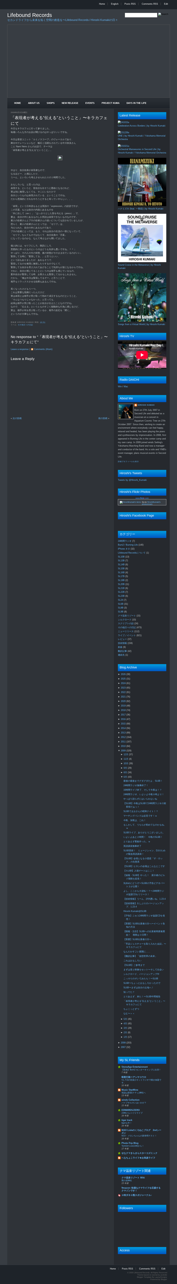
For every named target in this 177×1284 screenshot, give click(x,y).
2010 (123, 746)
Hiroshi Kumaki (146, 405)
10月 (126, 763)
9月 (126, 768)
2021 (123, 696)
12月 (126, 754)
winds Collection (130, 1100)
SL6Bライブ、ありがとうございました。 (144, 832)
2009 (123, 750)
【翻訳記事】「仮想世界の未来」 (140, 956)
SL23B (121, 596)
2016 (123, 719)
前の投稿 (102, 418)
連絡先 (121, 655)
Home (102, 4)
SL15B (121, 568)
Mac (126, 386)
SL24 (121, 600)
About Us (34, 103)
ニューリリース (126, 631)
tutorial (154, 1275)
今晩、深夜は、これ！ (134, 820)
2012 (123, 737)
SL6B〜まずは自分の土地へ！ (138, 987)
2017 (123, 714)
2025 (123, 678)
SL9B (121, 611)
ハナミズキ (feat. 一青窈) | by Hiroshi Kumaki (140, 208)
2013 (123, 732)
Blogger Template (144, 1277)
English (114, 4)
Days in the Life (136, 103)
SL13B (121, 560)
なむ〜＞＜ (129, 1013)
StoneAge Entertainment (135, 1067)
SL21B (121, 588)
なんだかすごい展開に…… (136, 951)
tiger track (127, 1120)
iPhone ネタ (124, 548)
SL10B (121, 556)
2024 (123, 683)
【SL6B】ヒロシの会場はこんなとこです (144, 866)
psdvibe (164, 1275)
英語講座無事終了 (132, 846)
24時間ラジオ (125, 541)
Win (120, 386)
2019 (123, 705)
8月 (126, 772)
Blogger (164, 1279)
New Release (70, 103)
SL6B (121, 604)
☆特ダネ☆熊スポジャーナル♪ (137, 1195)
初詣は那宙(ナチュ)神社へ (134, 1092)
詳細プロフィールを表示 (128, 461)
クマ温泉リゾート (127, 615)
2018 (123, 710)
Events (90, 103)
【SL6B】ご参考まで (134, 965)
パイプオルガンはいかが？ (134, 1103)
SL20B (121, 584)
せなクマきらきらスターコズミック (139, 1153)
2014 (123, 728)
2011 (123, 741)
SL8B (121, 607)
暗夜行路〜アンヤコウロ (134, 1077)
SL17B (121, 576)
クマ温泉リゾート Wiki (133, 1177)
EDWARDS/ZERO (131, 1110)
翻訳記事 (123, 651)
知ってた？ (129, 992)
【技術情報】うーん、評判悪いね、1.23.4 (144, 899)
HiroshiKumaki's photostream (151, 503)
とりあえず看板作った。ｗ (136, 841)
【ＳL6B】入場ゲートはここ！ (138, 870)
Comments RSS (150, 4)
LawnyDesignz (161, 1277)
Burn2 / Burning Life (128, 544)
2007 (123, 1047)
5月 (126, 1019)
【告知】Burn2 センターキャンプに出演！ (141, 1070)
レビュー (123, 639)
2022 (123, 692)
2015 (123, 723)
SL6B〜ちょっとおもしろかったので (141, 983)
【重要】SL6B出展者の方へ (137, 939)
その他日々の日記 (25, 325)
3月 (126, 1028)
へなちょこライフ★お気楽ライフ (138, 1157)
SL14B (121, 564)
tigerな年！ (127, 1123)
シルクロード (125, 619)
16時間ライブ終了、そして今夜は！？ (142, 790)
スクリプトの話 (126, 623)
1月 (126, 1037)
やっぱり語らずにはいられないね (140, 799)
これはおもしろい (132, 960)
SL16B (121, 572)
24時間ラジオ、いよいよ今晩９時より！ (143, 794)
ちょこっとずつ (131, 1009)
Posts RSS (130, 4)
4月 (126, 1023)
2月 (126, 1032)
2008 (123, 1042)
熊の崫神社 (127, 1180)
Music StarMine (130, 1090)
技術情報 (123, 643)
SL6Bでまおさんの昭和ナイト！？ (140, 811)
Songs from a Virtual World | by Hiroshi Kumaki (141, 324)
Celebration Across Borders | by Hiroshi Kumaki (141, 125)
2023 (123, 687)
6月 (126, 777)
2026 (123, 674)
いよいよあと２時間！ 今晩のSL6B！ (143, 837)
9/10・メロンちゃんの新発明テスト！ (139, 1136)
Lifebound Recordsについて (132, 552)
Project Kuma (110, 103)
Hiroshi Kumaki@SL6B (134, 911)
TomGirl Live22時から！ (133, 1146)
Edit (166, 4)
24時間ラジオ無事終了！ (135, 785)
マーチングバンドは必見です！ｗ (140, 815)
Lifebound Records (29, 15)
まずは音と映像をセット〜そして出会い (143, 969)
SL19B (121, 580)
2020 (123, 701)
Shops (51, 103)
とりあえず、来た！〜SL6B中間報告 (141, 996)
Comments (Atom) (43, 349)
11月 (126, 759)
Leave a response (20, 349)
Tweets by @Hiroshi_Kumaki (132, 480)
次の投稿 (17, 418)
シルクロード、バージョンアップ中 (141, 974)
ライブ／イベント (127, 635)
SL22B (121, 592)
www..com (142, 498)
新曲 (120, 647)
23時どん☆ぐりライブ (132, 1113)
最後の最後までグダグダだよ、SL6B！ (143, 781)
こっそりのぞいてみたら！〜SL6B (140, 978)
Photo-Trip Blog (130, 1143)
